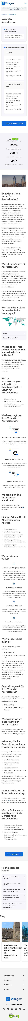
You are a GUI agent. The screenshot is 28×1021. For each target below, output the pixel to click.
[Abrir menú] (25, 3)
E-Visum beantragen (14, 123)
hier (23, 507)
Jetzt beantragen (14, 854)
